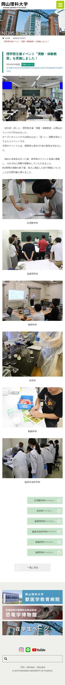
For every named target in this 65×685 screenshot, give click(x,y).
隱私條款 (31, 667)
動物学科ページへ (44, 541)
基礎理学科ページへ (44, 521)
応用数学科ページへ (44, 500)
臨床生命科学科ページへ (44, 531)
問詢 (23, 667)
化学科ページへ (44, 510)
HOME (7, 38)
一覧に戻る (32, 567)
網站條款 (41, 667)
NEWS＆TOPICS (19, 38)
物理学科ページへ (44, 552)
